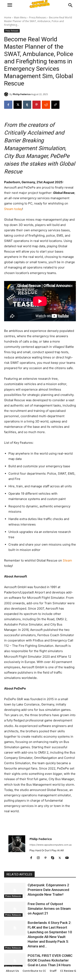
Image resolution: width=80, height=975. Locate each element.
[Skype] (52, 856)
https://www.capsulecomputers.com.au (51, 844)
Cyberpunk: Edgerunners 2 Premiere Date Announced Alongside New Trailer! (48, 889)
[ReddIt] (46, 105)
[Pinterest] (36, 105)
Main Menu (20, 17)
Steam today (13, 209)
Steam (67, 560)
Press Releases (37, 17)
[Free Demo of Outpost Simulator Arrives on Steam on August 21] (15, 909)
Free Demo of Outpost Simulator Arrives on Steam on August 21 (49, 908)
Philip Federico (22, 94)
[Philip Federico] (6, 94)
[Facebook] (8, 105)
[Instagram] (38, 856)
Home (7, 17)
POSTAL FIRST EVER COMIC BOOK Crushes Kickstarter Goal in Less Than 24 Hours (50, 960)
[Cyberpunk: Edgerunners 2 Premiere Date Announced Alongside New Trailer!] (15, 890)
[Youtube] (67, 856)
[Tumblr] (27, 105)
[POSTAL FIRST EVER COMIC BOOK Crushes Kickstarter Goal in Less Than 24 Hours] (15, 960)
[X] (18, 105)
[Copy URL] (55, 105)
